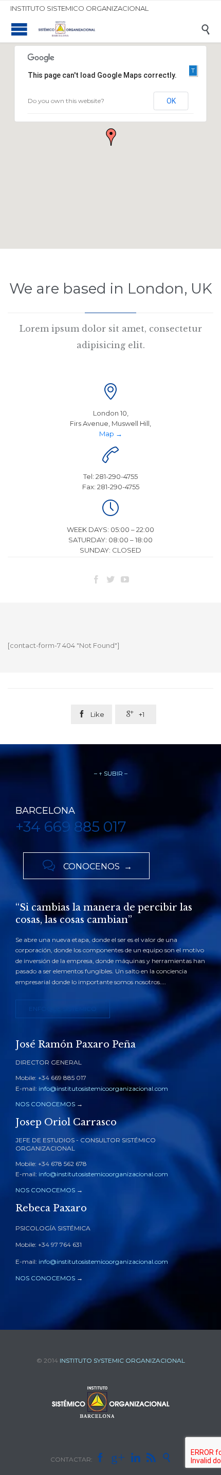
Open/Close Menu (19, 29)
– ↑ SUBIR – (110, 773)
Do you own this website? (66, 101)
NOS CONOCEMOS (45, 1104)
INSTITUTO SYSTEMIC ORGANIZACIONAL (122, 1360)
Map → (110, 434)
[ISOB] (118, 29)
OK (171, 101)
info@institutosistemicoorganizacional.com (103, 1088)
